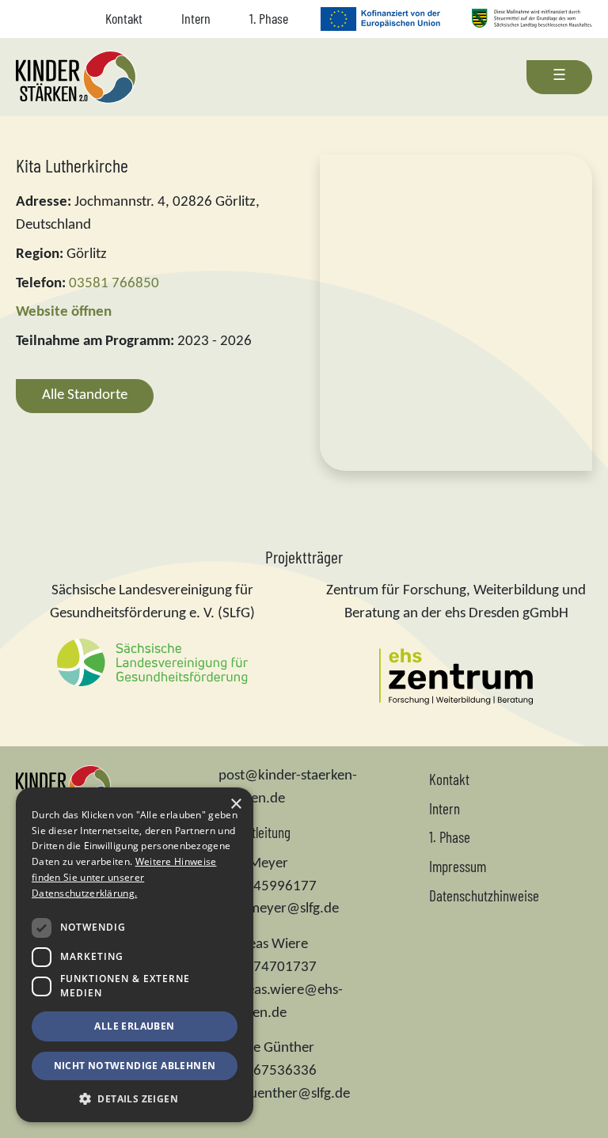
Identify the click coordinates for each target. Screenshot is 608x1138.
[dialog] (134, 954)
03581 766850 (114, 283)
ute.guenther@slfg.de (284, 1094)
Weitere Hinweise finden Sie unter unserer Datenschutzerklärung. (124, 877)
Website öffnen (64, 312)
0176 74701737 (267, 967)
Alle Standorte (84, 395)
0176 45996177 (267, 886)
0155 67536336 (267, 1071)
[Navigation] (559, 77)
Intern (196, 18)
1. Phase (268, 18)
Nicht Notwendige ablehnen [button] (135, 1065)
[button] (135, 1098)
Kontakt (123, 18)
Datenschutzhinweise (484, 895)
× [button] (235, 804)
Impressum (457, 866)
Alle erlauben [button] (134, 1026)
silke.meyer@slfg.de (278, 908)
